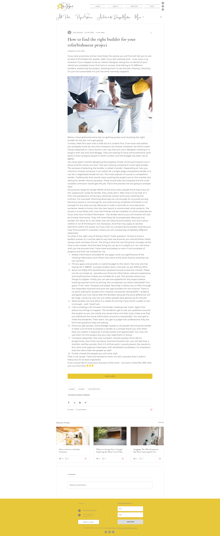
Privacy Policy (111, 528)
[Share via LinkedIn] (80, 402)
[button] (161, 17)
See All (161, 422)
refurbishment (94, 389)
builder (81, 389)
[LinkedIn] (163, 3)
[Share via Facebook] (69, 402)
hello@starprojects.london (90, 510)
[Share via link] (85, 402)
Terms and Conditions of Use (127, 528)
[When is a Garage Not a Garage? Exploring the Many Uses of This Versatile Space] (110, 436)
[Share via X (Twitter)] (74, 402)
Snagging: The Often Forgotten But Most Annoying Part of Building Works (145, 450)
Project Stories (83, 16)
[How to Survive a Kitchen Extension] (72, 436)
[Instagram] (163, 6)
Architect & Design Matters (113, 16)
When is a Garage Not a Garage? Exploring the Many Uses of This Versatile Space (109, 450)
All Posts (63, 16)
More (138, 16)
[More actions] (151, 32)
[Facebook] (163, 9)
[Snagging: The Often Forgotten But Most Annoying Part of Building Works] (147, 436)
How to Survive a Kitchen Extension (69, 450)
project (72, 389)
